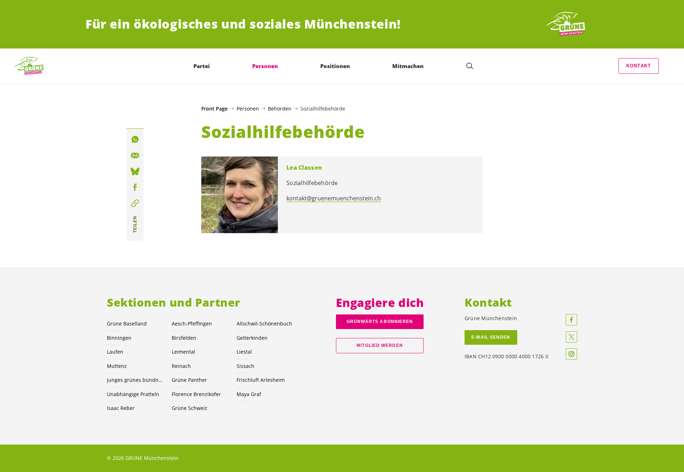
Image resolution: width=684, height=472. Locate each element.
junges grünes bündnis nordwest (135, 379)
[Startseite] (572, 24)
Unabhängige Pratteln (133, 394)
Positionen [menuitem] (335, 66)
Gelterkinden (252, 337)
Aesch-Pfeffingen (192, 323)
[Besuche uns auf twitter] (571, 337)
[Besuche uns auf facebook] (571, 319)
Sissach (245, 366)
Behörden (279, 108)
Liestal (244, 351)
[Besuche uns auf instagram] (571, 354)
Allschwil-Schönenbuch (264, 323)
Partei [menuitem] (201, 66)
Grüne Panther (189, 379)
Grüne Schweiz (189, 408)
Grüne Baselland (127, 323)
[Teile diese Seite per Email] (135, 155)
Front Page (214, 108)
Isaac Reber (121, 408)
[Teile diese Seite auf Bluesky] (135, 171)
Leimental (183, 351)
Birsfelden (184, 337)
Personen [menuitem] (265, 66)
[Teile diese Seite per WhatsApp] (135, 139)
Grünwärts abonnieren (380, 321)
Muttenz (117, 366)
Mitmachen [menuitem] (408, 66)
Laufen (115, 351)
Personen (248, 108)
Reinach (181, 366)
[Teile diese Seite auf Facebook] (135, 187)
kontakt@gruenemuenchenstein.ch (333, 198)
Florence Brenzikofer (196, 394)
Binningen (119, 337)
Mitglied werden (380, 345)
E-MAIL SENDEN (490, 337)
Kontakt (638, 65)
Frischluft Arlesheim (261, 379)
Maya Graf (249, 394)
